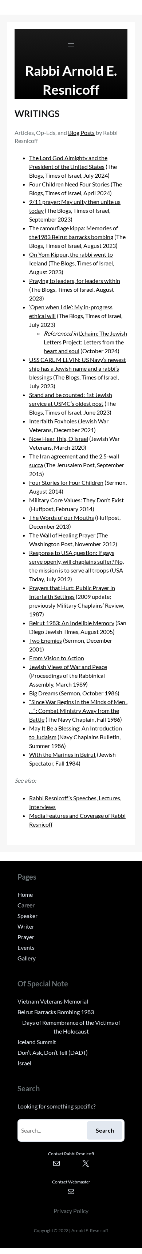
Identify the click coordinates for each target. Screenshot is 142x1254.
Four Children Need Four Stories (69, 184)
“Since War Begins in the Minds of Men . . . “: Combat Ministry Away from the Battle (78, 710)
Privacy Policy (71, 1210)
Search (105, 1130)
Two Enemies (45, 640)
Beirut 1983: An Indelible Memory (71, 622)
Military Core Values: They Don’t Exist (76, 499)
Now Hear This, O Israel (58, 438)
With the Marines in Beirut (62, 754)
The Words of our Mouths (61, 517)
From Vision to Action (56, 657)
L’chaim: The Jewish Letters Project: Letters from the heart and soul (85, 342)
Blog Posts (81, 132)
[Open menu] (71, 44)
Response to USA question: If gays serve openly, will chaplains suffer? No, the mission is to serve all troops (76, 561)
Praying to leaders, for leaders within (74, 280)
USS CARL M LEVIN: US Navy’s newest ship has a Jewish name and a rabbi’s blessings (77, 368)
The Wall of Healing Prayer (62, 535)
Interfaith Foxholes (53, 421)
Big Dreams (43, 693)
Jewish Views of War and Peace (68, 666)
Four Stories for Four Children (66, 482)
